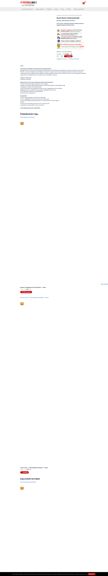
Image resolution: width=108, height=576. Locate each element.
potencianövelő (75, 59)
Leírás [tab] (21, 65)
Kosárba (69, 56)
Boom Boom (65, 15)
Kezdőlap (59, 15)
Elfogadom (92, 574)
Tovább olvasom (26, 292)
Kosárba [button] (25, 472)
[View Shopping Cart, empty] (85, 4)
